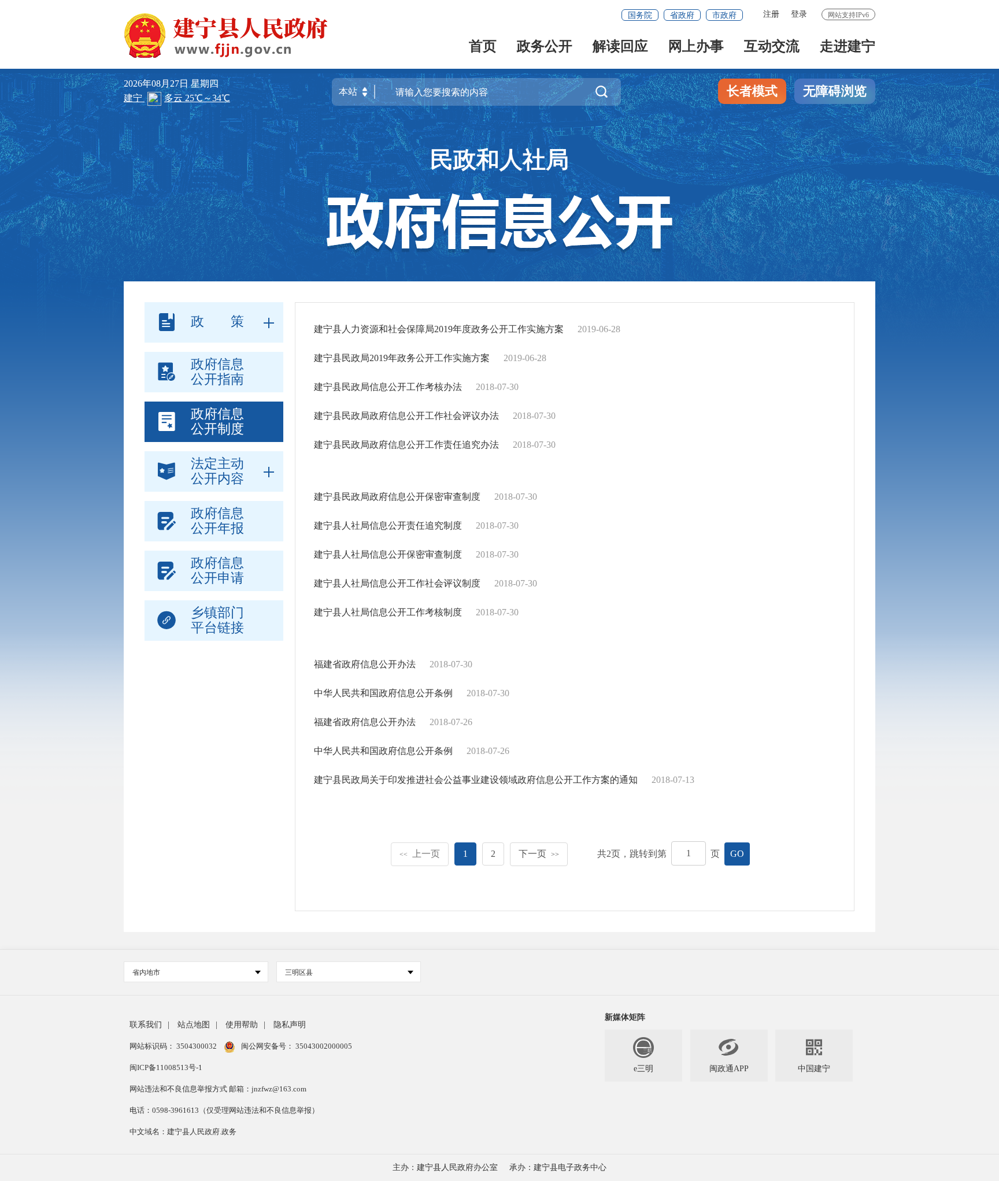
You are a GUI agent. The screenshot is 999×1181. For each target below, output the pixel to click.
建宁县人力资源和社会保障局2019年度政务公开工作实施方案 (439, 329)
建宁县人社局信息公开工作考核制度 (388, 612)
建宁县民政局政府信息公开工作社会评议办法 (406, 416)
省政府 (682, 15)
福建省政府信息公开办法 (365, 664)
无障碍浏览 (835, 91)
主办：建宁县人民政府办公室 (445, 1167)
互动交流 (772, 47)
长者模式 (752, 91)
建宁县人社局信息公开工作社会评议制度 (397, 583)
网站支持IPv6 (848, 15)
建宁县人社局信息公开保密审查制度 (388, 554)
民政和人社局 (499, 160)
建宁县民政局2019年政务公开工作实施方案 (402, 358)
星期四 (205, 83)
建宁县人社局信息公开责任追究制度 (388, 525)
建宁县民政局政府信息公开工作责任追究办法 (406, 445)
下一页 (539, 854)
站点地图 (193, 1024)
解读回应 (620, 47)
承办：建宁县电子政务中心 (557, 1167)
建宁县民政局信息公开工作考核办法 (388, 387)
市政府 (724, 15)
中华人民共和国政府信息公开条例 (383, 693)
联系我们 (146, 1024)
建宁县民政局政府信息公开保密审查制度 (397, 497)
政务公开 (544, 47)
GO (737, 854)
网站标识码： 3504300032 (174, 1046)
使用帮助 (241, 1024)
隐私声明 (289, 1024)
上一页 (419, 854)
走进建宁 (847, 47)
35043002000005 (323, 1046)
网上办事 (696, 47)
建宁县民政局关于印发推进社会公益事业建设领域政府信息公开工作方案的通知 (476, 780)
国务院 (640, 15)
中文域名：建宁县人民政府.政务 (183, 1131)
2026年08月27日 (157, 83)
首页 (483, 47)
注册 (771, 14)
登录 (799, 14)
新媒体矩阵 (625, 1017)
